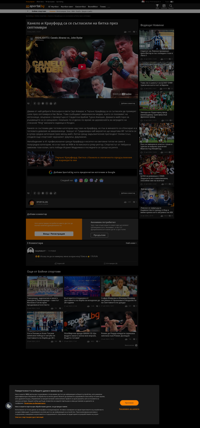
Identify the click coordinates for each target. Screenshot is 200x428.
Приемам (129, 403)
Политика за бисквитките (34, 403)
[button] (9, 406)
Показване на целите (129, 409)
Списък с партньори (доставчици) (29, 417)
